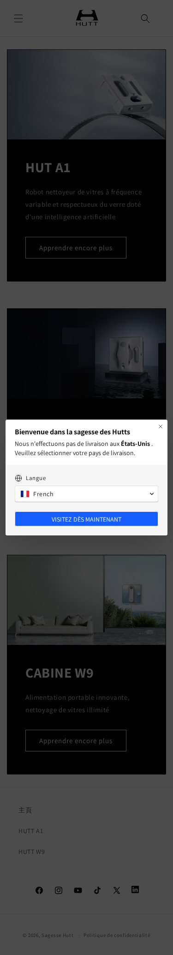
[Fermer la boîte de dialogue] (160, 426)
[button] (86, 494)
